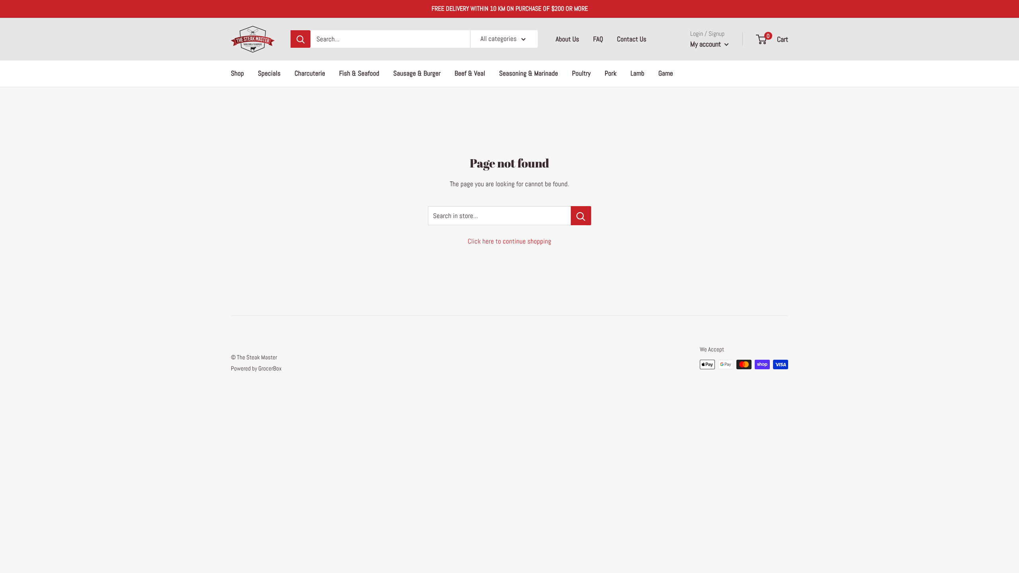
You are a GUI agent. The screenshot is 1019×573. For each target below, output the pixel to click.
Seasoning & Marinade (528, 73)
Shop (237, 73)
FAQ (598, 39)
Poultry (581, 73)
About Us (567, 39)
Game (665, 73)
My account (706, 44)
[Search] (300, 39)
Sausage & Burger (417, 73)
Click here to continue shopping (509, 241)
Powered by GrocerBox (256, 368)
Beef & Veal (470, 73)
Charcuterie (310, 73)
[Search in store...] (581, 215)
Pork (611, 73)
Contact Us (631, 39)
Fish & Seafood (359, 73)
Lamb (637, 73)
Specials (269, 73)
